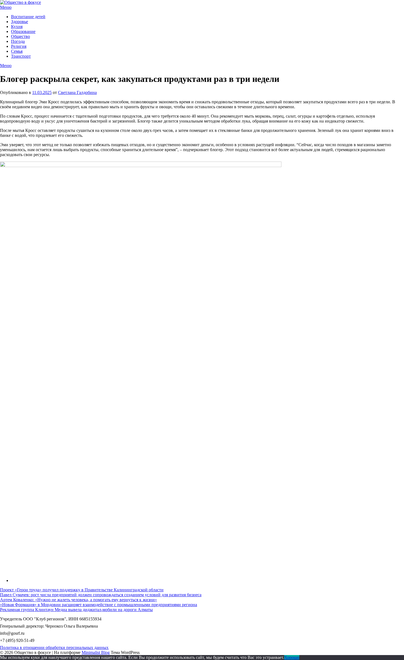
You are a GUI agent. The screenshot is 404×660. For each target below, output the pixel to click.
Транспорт (21, 56)
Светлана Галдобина (77, 92)
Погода (18, 41)
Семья (17, 51)
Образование (23, 31)
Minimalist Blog (96, 652)
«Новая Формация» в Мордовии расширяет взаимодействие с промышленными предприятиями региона (98, 604)
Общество (20, 36)
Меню (6, 7)
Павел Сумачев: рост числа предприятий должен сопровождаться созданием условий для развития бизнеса (100, 594)
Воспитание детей (28, 16)
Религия (18, 46)
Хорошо (291, 657)
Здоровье (19, 21)
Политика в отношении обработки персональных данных (54, 647)
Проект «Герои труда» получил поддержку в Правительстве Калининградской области (82, 589)
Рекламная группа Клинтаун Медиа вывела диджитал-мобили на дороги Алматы (76, 609)
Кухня (17, 26)
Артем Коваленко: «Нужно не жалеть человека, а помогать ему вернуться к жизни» (78, 599)
